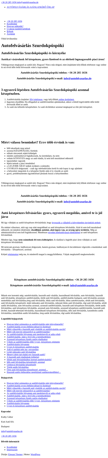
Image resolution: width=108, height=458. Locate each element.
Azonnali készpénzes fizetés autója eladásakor (27, 339)
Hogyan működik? (15, 26)
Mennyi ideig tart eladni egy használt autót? (26, 354)
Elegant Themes (15, 454)
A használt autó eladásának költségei (23, 357)
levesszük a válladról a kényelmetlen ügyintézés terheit (76, 222)
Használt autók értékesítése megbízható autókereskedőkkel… (34, 372)
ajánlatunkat (13, 254)
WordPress (35, 454)
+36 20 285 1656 (9, 2)
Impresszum (12, 449)
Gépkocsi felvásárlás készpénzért (21, 364)
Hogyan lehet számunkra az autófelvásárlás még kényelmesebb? (35, 324)
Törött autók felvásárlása (18, 367)
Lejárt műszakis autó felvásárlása (21, 352)
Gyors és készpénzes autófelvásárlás (23, 347)
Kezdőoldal (12, 24)
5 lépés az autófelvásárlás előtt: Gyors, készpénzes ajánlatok (33, 342)
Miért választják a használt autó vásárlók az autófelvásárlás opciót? (36, 329)
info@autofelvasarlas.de (11, 431)
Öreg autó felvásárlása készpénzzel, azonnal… (27, 369)
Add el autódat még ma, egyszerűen (23, 349)
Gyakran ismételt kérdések (18, 29)
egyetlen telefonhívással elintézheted (64, 232)
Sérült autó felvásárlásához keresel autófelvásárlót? (29, 359)
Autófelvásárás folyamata (18, 344)
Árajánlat (11, 34)
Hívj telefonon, (36, 99)
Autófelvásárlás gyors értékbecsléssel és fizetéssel (29, 327)
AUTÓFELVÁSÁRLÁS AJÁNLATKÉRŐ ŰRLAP (30, 7)
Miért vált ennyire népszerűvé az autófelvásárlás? (28, 332)
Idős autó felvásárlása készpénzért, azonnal (26, 362)
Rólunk (10, 31)
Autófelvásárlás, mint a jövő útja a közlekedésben (29, 337)
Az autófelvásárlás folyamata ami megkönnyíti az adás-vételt (33, 334)
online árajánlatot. (66, 99)
